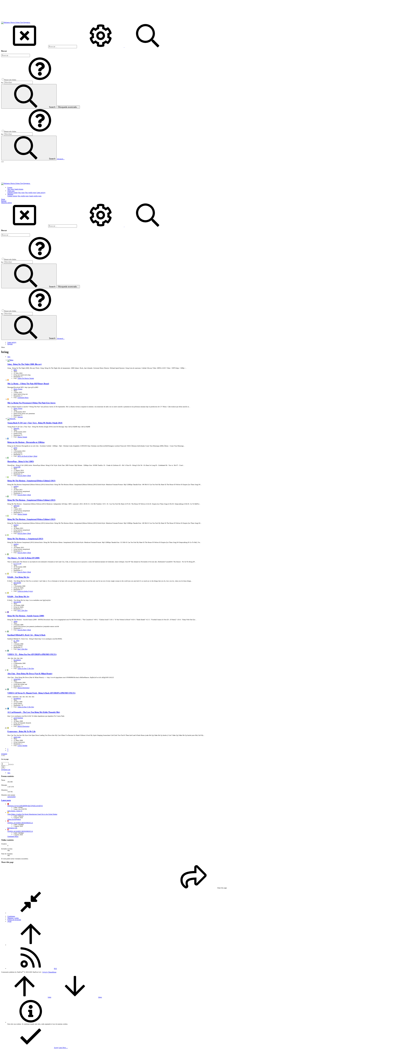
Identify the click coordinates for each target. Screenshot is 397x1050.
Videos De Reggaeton (14, 819)
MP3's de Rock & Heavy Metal (27, 456)
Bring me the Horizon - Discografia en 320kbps (26, 442)
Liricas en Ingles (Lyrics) (25, 591)
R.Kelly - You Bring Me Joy (18, 577)
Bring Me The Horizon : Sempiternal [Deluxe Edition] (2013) (31, 481)
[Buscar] (100, 47)
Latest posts (6, 800)
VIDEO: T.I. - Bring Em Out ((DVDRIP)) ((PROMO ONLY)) (31, 654)
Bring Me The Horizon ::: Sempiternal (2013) (25, 539)
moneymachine (18, 718)
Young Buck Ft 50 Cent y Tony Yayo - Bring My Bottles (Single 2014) (34, 423)
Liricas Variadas (22, 745)
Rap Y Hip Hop (22, 610)
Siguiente (4, 754)
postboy (16, 486)
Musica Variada (22, 437)
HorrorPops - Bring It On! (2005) (20, 462)
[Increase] (10, 764)
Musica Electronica (23, 688)
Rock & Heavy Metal (24, 475)
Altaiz (15, 621)
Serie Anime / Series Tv (14, 811)
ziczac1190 (17, 467)
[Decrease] (12, 764)
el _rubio (16, 640)
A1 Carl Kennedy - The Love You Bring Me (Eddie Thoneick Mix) (33, 712)
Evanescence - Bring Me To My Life (21, 732)
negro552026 (11, 797)
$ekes (15, 370)
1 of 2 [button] (3, 755)
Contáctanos (11, 916)
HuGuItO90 (17, 583)
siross (15, 447)
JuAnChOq (17, 679)
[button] (40, 80)
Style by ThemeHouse (49, 972)
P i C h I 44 (17, 563)
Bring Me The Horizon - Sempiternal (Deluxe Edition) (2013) (31, 500)
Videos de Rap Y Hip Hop (26, 668)
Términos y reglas (13, 918)
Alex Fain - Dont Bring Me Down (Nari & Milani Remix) (29, 674)
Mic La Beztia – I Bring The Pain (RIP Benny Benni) (28, 384)
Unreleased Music (23, 397)
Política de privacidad (14, 920)
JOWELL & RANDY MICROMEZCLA (20, 823)
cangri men (17, 737)
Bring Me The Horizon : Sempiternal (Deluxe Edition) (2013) (31, 519)
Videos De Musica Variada (26, 378)
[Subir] (30, 945)
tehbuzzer (16, 505)
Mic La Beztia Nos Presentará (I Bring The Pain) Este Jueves (31, 403)
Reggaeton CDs (12, 828)
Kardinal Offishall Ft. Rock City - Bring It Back (26, 635)
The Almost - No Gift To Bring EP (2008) (23, 558)
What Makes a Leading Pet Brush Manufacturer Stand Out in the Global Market (32, 814)
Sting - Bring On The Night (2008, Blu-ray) (24, 364)
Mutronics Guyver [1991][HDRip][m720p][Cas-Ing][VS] (25, 806)
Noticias (20, 417)
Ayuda (9, 921)
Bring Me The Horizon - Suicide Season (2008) (25, 616)
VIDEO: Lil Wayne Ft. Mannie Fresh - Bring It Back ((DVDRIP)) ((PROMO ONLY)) (41, 693)
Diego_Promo (18, 389)
